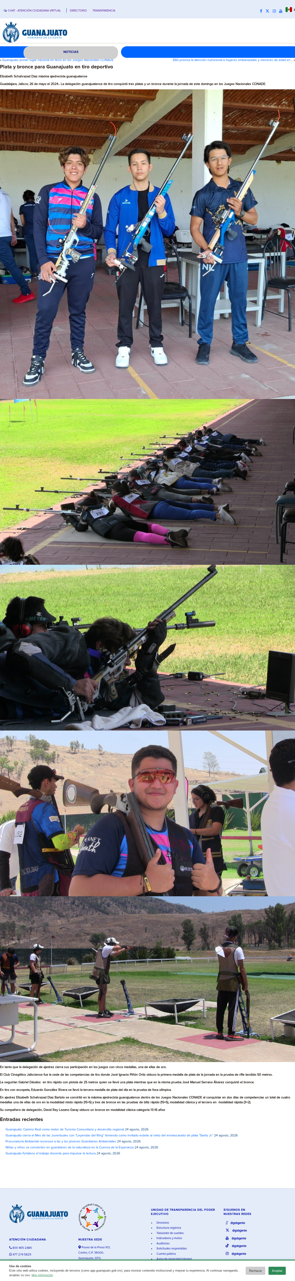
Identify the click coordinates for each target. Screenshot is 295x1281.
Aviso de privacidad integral (174, 1259)
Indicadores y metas (169, 1238)
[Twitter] (269, 11)
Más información (42, 1275)
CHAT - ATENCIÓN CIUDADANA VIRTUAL (34, 10)
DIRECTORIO (78, 10)
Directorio (162, 1222)
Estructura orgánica (168, 1227)
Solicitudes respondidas (171, 1248)
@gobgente (237, 1223)
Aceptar (277, 1270)
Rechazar (255, 1270)
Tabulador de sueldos (170, 1233)
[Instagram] (275, 11)
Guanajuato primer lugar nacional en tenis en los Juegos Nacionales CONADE (58, 60)
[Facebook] (262, 11)
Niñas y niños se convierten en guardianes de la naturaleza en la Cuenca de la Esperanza (70, 1147)
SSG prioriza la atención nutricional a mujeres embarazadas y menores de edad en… (233, 60)
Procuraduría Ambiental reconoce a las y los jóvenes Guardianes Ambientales (61, 1141)
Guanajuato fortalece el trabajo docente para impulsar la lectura (51, 1153)
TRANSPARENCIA (103, 10)
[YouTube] (282, 11)
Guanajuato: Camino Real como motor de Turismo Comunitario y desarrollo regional (65, 1129)
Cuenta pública (166, 1253)
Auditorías (163, 1243)
